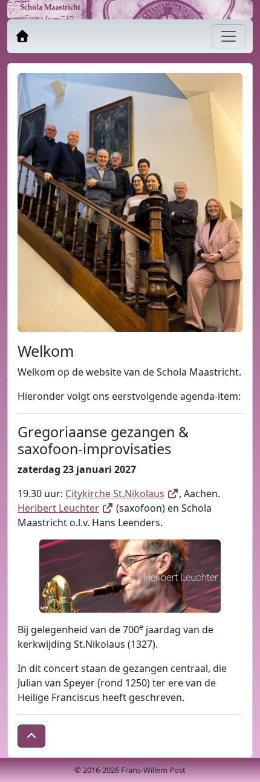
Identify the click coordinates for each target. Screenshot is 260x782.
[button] (31, 736)
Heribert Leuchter (66, 508)
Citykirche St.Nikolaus (122, 493)
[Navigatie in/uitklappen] (228, 36)
